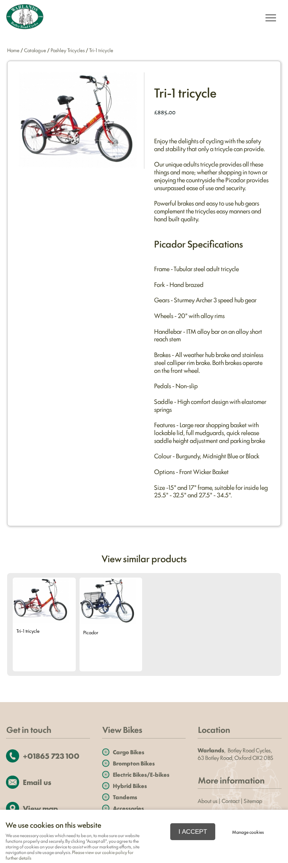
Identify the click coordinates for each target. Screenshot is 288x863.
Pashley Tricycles (68, 50)
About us (208, 800)
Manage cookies (248, 831)
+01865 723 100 (51, 755)
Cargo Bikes (128, 752)
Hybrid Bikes (130, 785)
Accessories (128, 808)
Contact (231, 800)
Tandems (125, 797)
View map (40, 808)
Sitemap (253, 800)
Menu (270, 18)
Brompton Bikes (134, 763)
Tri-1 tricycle (101, 50)
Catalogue (35, 50)
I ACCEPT (192, 831)
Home (13, 50)
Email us (37, 781)
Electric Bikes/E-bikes (141, 774)
